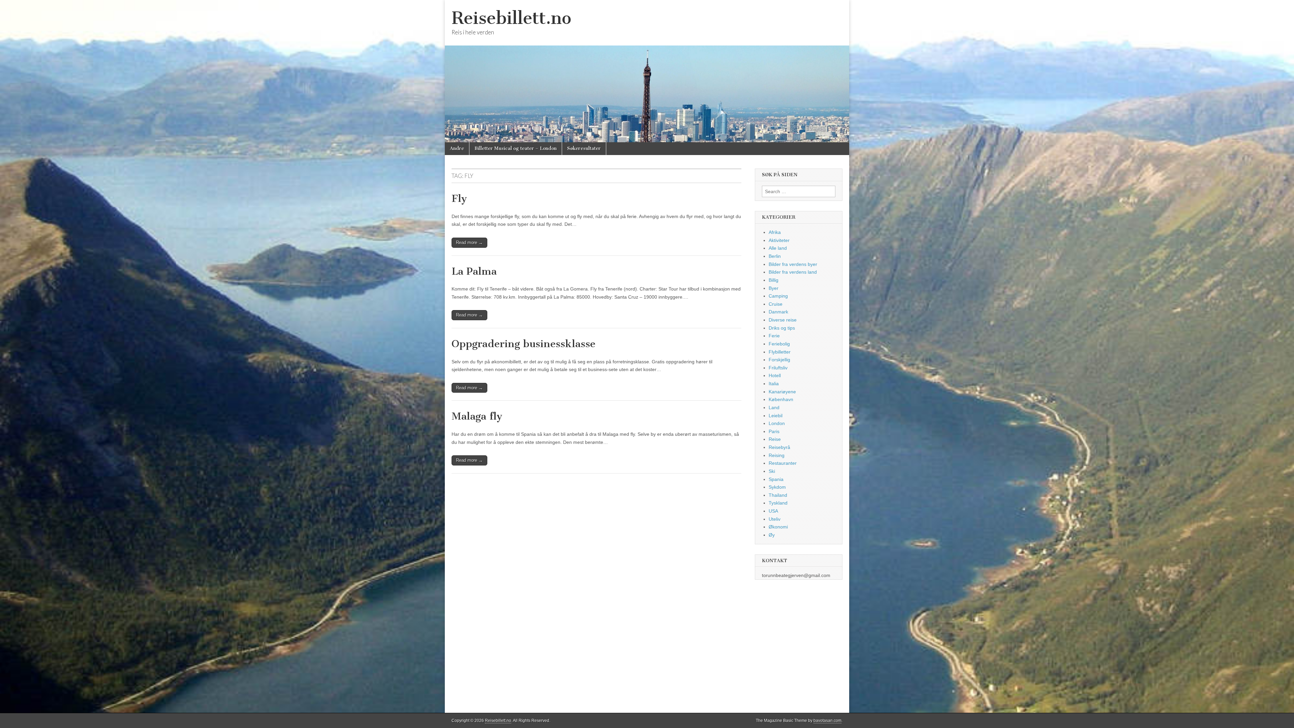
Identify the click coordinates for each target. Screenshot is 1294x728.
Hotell (775, 375)
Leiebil (775, 415)
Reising (776, 455)
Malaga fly (477, 416)
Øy (772, 535)
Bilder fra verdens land (793, 272)
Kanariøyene (782, 391)
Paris (774, 431)
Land (774, 407)
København (781, 399)
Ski (772, 471)
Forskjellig (779, 359)
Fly (459, 198)
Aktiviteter (779, 240)
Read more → (469, 242)
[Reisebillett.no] (647, 71)
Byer (773, 288)
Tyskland (778, 503)
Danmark (778, 311)
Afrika (775, 232)
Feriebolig (779, 343)
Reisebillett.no (511, 18)
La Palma (474, 271)
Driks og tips (782, 328)
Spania (776, 479)
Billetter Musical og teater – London (515, 148)
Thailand (778, 495)
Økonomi (778, 526)
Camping (778, 296)
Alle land (778, 248)
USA (773, 511)
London (777, 423)
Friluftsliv (778, 367)
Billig (773, 280)
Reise (775, 439)
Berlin (775, 256)
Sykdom (777, 487)
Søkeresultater (584, 148)
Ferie (774, 335)
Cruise (775, 304)
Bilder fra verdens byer (793, 264)
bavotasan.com (827, 720)
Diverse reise (783, 320)
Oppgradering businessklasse (523, 344)
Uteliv (774, 519)
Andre (457, 148)
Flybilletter (780, 352)
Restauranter (783, 463)
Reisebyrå (779, 447)
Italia (774, 383)
